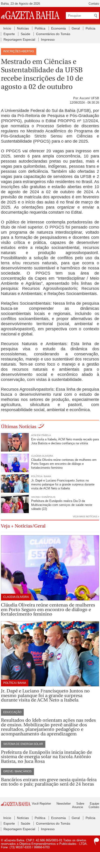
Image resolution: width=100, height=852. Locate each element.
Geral (76, 28)
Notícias (23, 28)
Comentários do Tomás (53, 34)
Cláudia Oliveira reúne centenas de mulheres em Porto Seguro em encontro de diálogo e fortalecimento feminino (64, 463)
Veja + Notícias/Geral (23, 526)
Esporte (9, 34)
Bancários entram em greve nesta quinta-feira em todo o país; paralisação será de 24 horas (49, 782)
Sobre (80, 803)
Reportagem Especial (19, 39)
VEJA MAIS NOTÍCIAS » (86, 516)
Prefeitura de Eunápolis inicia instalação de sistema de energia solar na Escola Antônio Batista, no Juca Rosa (46, 757)
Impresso (48, 39)
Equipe (94, 803)
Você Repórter (41, 803)
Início (7, 28)
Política (40, 28)
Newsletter (64, 803)
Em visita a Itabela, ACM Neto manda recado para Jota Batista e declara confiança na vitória (65, 441)
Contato (94, 3)
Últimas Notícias (18, 426)
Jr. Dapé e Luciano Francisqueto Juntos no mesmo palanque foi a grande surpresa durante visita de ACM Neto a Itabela (62, 484)
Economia (58, 28)
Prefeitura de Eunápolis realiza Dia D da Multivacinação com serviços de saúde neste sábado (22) (61, 505)
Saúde (25, 34)
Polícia (90, 28)
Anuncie (77, 807)
